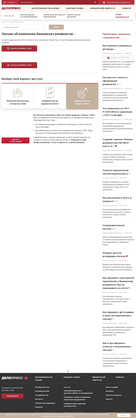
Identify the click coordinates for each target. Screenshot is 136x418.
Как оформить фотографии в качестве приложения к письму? (118, 315)
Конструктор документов (16, 22)
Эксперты (110, 391)
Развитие (126, 8)
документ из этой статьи (120, 58)
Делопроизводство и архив (45, 8)
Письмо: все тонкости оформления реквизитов (115, 81)
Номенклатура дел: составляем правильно (28, 16)
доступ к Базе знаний (16, 140)
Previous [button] (19, 16)
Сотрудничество (41, 395)
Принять (124, 415)
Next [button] (91, 16)
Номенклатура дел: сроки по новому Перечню (54, 16)
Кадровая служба (74, 8)
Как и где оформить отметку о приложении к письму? (117, 346)
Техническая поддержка (45, 403)
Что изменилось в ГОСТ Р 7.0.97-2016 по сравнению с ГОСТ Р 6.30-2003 (117, 112)
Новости (109, 399)
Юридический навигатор (102, 8)
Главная (4, 22)
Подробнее (69, 416)
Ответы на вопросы (110, 178)
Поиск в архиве (112, 387)
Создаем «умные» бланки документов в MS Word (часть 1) (118, 143)
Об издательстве (42, 387)
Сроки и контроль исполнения (73, 16)
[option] (31, 16)
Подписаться (12, 396)
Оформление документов (112, 53)
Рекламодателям (42, 391)
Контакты (39, 399)
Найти (56, 27)
